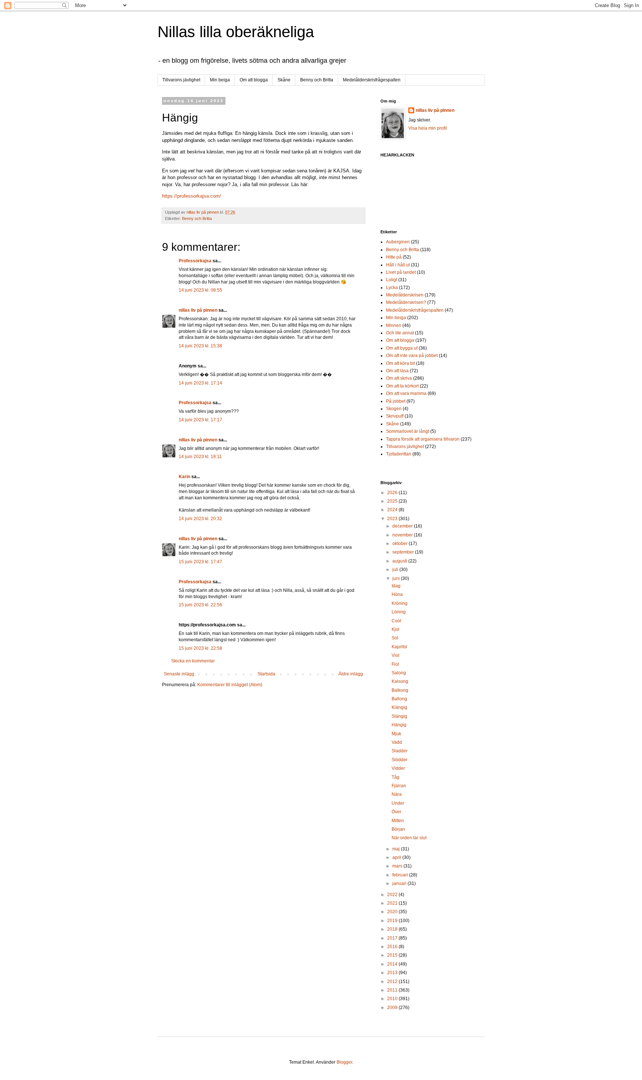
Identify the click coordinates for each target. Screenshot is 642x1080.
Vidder (398, 768)
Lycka (392, 287)
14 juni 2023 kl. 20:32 (200, 518)
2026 (393, 492)
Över (396, 811)
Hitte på (394, 257)
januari (400, 883)
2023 (393, 518)
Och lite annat (400, 332)
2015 (393, 955)
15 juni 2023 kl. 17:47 (200, 561)
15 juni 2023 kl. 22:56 (200, 604)
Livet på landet (401, 272)
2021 (393, 903)
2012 (393, 981)
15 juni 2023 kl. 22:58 (200, 648)
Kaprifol (399, 646)
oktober (400, 543)
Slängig (399, 716)
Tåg (395, 777)
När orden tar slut (409, 837)
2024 (393, 509)
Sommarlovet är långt (407, 431)
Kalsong (400, 681)
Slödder (400, 759)
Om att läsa (397, 370)
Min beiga (220, 79)
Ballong (399, 698)
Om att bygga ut (402, 348)
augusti (400, 561)
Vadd (397, 742)
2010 (393, 998)
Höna (397, 594)
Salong (399, 672)
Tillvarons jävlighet (181, 79)
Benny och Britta (316, 79)
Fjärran (399, 785)
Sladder (400, 750)
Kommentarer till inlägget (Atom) (229, 684)
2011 (393, 990)
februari (400, 875)
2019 (393, 920)
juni (396, 578)
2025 (393, 501)
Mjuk (396, 733)
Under (398, 803)
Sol (395, 637)
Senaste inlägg (179, 674)
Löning (399, 611)
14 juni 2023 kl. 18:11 (200, 456)
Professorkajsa (195, 260)
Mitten (398, 820)
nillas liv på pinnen (198, 310)
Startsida (266, 674)
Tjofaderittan (398, 454)
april (397, 857)
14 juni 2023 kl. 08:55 (200, 290)
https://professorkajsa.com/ (191, 196)
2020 (393, 911)
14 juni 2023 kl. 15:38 (200, 345)
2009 (393, 1007)
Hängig (399, 724)
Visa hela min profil (427, 128)
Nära (397, 794)
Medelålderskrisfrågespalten (372, 79)
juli (395, 569)
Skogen (394, 408)
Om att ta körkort (402, 386)
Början (398, 829)
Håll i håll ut (398, 264)
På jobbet (395, 401)
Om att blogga (254, 79)
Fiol (395, 664)
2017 (393, 938)
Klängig (399, 707)
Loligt (391, 279)
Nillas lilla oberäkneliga (236, 31)
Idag (396, 585)
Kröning (400, 603)
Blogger (344, 1062)
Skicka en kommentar (193, 661)
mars (397, 866)
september (403, 552)
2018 (393, 929)
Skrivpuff (394, 416)
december (403, 526)
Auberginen (398, 241)
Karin (184, 476)
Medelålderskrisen (405, 295)
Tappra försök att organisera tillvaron (423, 439)
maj (396, 849)
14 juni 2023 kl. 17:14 (200, 383)
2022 (393, 894)
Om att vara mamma (406, 393)
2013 (393, 972)
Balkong (400, 690)
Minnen (393, 325)
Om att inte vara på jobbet (412, 355)
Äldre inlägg (350, 674)
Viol (395, 655)
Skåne (284, 79)
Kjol (395, 629)
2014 (393, 964)
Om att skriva (399, 378)
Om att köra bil (400, 363)
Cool (396, 620)
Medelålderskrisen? (406, 302)
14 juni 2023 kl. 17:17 (200, 419)
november (403, 535)
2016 (393, 946)
